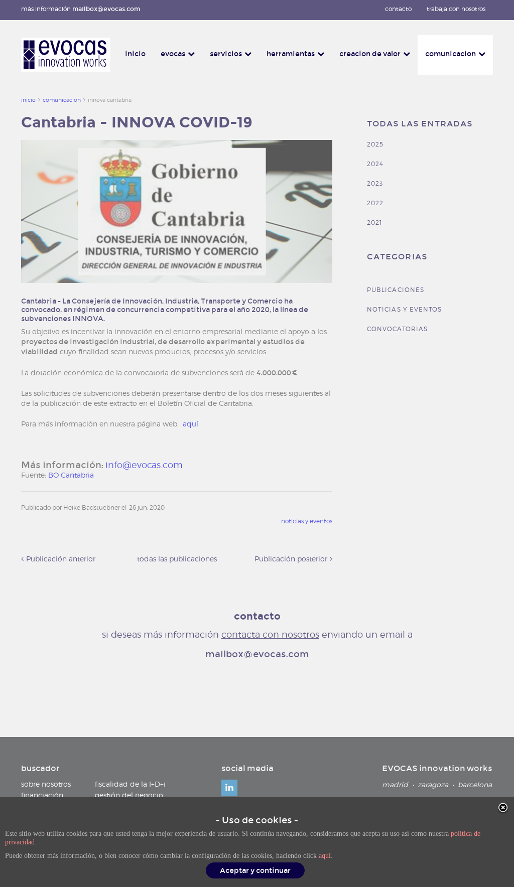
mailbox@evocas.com (106, 9)
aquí (325, 855)
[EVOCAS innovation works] (65, 55)
